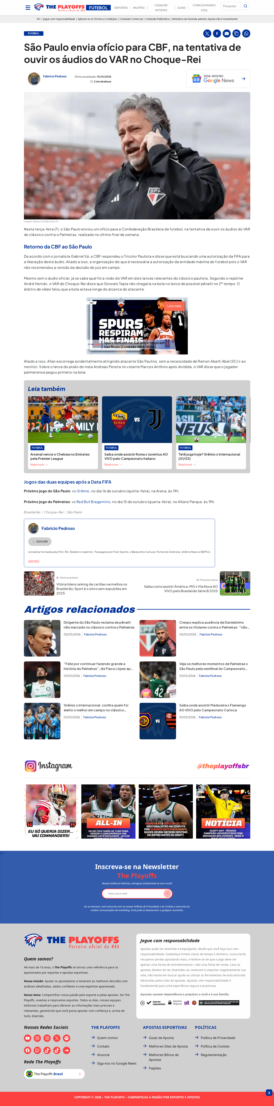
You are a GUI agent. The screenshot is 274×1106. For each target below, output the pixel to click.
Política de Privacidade (218, 1038)
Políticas (205, 1027)
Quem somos (107, 1038)
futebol (33, 33)
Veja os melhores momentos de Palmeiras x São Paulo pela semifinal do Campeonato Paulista (213, 669)
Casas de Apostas (161, 8)
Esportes (121, 7)
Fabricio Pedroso (55, 76)
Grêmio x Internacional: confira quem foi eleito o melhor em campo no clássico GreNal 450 (96, 710)
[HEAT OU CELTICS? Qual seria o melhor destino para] (166, 811)
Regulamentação (214, 1055)
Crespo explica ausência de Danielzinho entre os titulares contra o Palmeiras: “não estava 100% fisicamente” (213, 627)
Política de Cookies (215, 1046)
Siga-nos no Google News (116, 1063)
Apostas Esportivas (165, 1027)
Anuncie (103, 1055)
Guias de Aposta (161, 1038)
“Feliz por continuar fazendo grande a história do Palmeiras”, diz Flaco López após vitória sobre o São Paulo (99, 669)
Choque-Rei (53, 512)
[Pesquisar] (245, 6)
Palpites (139, 7)
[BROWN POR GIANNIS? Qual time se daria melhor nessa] (108, 811)
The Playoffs (105, 1027)
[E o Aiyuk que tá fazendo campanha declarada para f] (51, 811)
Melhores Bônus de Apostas (164, 1057)
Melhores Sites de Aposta (168, 1046)
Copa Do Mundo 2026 (204, 8)
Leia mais (33, 561)
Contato (103, 1046)
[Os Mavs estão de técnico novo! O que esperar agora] (223, 811)
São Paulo (74, 512)
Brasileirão (32, 512)
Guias (181, 7)
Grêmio (83, 491)
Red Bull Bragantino (93, 501)
